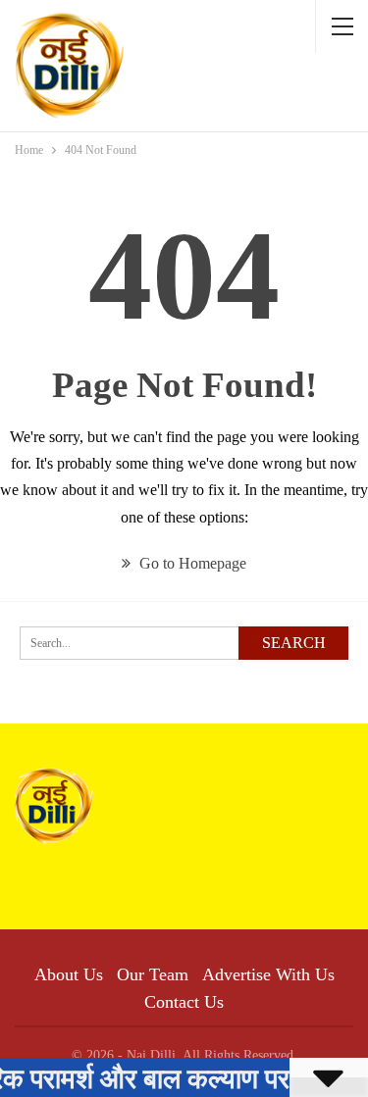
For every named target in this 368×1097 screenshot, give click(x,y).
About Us (68, 974)
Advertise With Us (268, 974)
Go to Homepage (190, 563)
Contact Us (184, 1002)
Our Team (152, 974)
